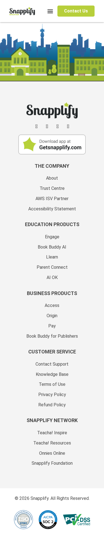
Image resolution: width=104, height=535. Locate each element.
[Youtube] (67, 126)
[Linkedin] (36, 126)
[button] (50, 11)
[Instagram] (57, 126)
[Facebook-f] (46, 126)
